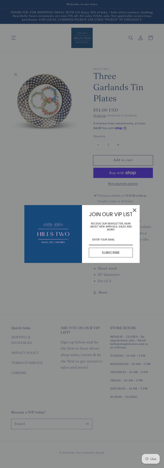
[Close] (134, 210)
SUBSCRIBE (111, 252)
